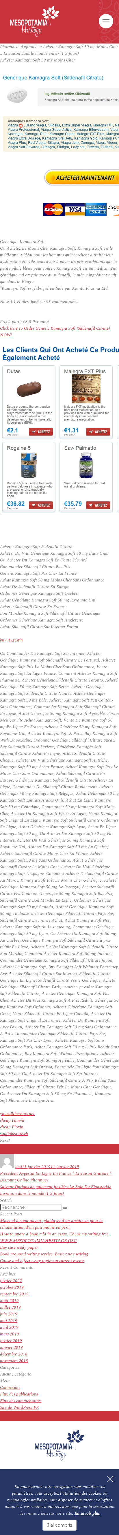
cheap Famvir (12, 1120)
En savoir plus (87, 1513)
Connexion (10, 1387)
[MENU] (106, 21)
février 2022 (11, 1280)
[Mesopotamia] (35, 21)
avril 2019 (9, 1327)
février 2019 (11, 1341)
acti (18, 1167)
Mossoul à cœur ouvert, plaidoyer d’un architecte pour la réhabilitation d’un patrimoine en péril (51, 1224)
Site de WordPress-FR (19, 1407)
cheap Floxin (11, 1127)
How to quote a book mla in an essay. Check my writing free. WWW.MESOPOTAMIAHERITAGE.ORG (55, 1237)
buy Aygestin (11, 640)
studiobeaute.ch (14, 1133)
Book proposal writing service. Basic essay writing (44, 1254)
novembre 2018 (14, 1361)
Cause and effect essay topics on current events (42, 1260)
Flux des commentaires (20, 1401)
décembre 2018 (13, 1354)
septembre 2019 (14, 1294)
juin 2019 (8, 1314)
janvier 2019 (11, 1347)
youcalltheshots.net (17, 1113)
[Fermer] (110, 1479)
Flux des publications (19, 1394)
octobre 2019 (12, 1287)
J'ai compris (59, 1525)
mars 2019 (9, 1334)
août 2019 (9, 1300)
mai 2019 (8, 1320)
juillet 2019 (10, 1307)
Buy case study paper (19, 1247)
